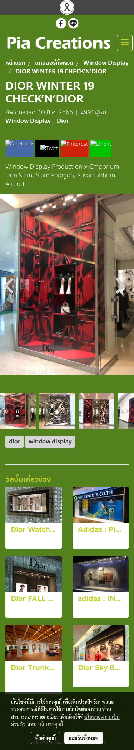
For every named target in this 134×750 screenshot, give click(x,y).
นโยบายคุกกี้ (50, 724)
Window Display (28, 120)
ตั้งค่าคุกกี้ (45, 738)
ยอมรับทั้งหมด (84, 738)
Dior (63, 120)
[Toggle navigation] (125, 43)
